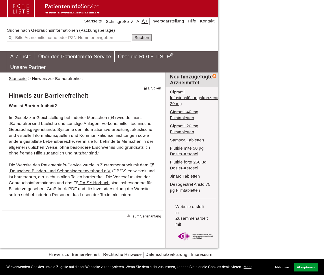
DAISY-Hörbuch (94, 182)
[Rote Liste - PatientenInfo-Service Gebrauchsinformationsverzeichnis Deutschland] (54, 15)
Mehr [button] (247, 267)
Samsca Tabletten (187, 140)
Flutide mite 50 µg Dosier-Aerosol (187, 151)
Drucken (154, 88)
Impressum (201, 254)
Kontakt (207, 21)
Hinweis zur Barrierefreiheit (74, 254)
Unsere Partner (28, 67)
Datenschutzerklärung (166, 254)
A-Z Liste (20, 56)
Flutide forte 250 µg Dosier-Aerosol (188, 165)
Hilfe (192, 21)
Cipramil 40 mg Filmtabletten (184, 115)
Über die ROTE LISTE (145, 55)
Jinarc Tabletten (185, 176)
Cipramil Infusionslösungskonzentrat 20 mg (192, 98)
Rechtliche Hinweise (122, 254)
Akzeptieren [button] (306, 267)
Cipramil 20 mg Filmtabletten (184, 129)
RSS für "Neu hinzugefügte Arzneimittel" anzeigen (214, 76)
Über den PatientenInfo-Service (74, 56)
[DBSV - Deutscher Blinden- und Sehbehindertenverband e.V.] (195, 241)
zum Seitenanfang (147, 216)
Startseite (93, 21)
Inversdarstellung (167, 21)
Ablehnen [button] (282, 267)
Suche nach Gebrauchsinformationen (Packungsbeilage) (61, 30)
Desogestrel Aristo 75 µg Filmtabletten (190, 187)
